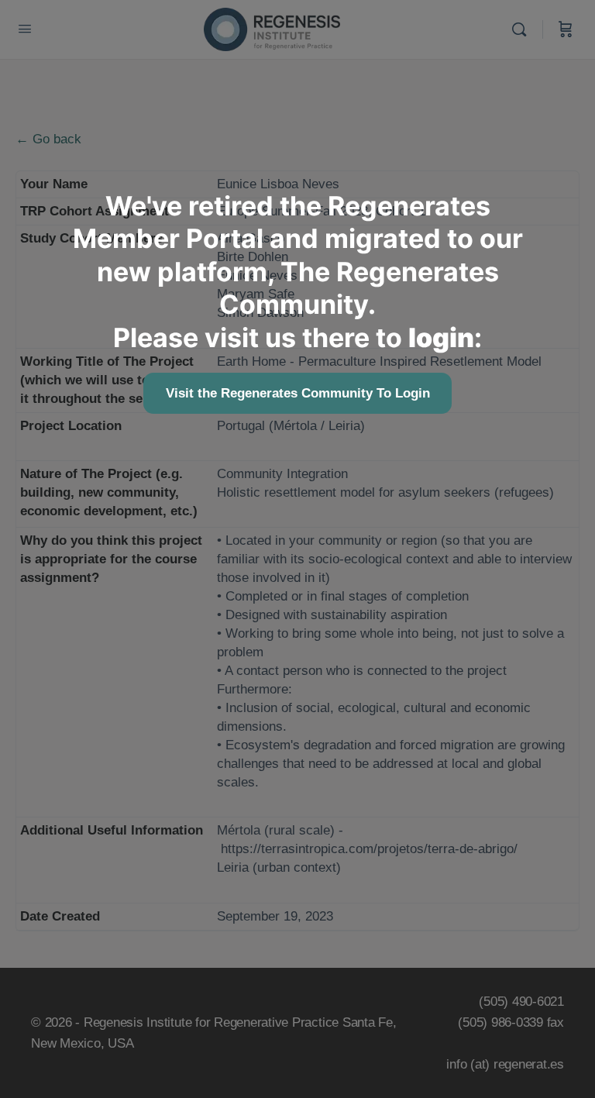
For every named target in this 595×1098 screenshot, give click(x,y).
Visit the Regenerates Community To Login (298, 393)
